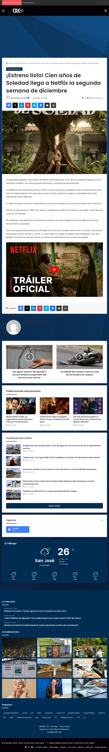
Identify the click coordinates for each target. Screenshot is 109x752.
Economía (72, 747)
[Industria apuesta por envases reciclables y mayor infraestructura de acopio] (54, 647)
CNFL (39, 713)
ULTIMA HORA (41, 747)
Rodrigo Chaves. (67, 717)
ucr (84, 717)
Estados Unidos (74, 713)
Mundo (81, 747)
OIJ (55, 717)
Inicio (10, 63)
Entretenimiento (20, 63)
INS (4, 717)
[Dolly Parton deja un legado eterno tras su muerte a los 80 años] (54, 405)
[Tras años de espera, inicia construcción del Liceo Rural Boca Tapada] (19, 668)
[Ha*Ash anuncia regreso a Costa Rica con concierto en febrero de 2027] (88, 405)
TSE (78, 717)
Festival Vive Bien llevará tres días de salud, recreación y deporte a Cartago (54, 3)
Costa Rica (49, 713)
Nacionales (46, 717)
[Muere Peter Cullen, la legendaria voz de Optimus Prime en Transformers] (21, 405)
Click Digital (89, 743)
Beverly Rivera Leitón (19, 98)
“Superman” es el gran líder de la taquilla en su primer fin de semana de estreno (61, 457)
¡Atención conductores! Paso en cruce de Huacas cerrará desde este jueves (60, 469)
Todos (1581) (54, 506)
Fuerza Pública (89, 713)
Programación (100, 747)
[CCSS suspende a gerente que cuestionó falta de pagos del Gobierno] (54, 688)
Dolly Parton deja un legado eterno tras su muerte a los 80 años (54, 419)
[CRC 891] (16, 10)
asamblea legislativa (11, 713)
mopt (37, 717)
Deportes (89, 747)
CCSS (24, 713)
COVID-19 (60, 713)
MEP (11, 717)
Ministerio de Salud (24, 717)
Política (63, 747)
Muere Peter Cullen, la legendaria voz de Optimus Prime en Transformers (19, 419)
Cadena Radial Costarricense (61, 743)
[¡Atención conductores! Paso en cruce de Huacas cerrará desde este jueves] (13, 473)
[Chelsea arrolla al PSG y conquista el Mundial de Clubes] (13, 495)
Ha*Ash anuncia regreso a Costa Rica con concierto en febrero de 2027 (87, 419)
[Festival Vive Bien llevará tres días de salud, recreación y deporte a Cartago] (90, 647)
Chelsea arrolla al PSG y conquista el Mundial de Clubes (50, 491)
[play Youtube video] (54, 269)
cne (32, 713)
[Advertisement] (54, 35)
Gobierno (101, 713)
